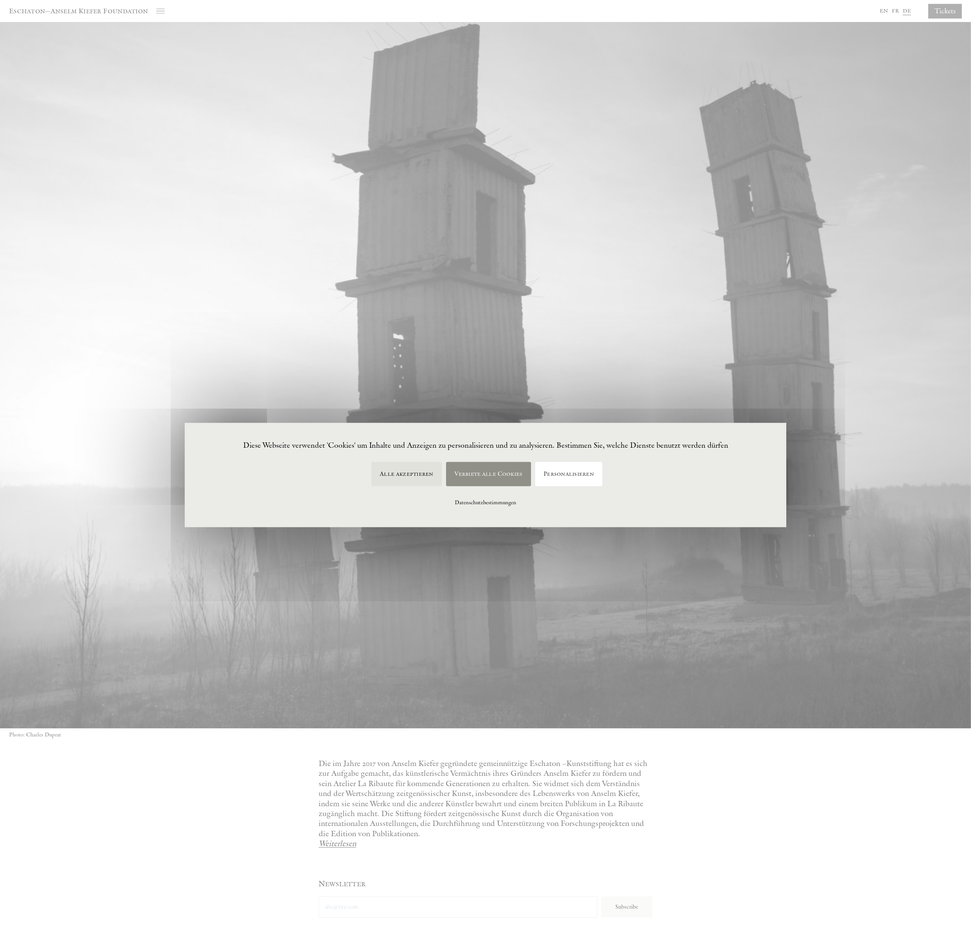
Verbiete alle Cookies (488, 474)
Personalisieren (569, 474)
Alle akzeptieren (406, 474)
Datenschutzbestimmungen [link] (485, 502)
